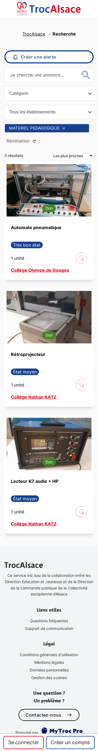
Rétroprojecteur (28, 354)
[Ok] (86, 74)
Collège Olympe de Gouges (40, 270)
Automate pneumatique (36, 227)
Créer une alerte (38, 57)
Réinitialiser (18, 141)
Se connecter (23, 742)
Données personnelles (49, 670)
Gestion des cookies (49, 677)
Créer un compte (70, 742)
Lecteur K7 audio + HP (34, 481)
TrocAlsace (33, 34)
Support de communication (49, 628)
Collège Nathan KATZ (34, 397)
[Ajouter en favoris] (81, 258)
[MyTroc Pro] (60, 730)
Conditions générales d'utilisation (49, 654)
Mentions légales (49, 662)
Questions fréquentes (49, 620)
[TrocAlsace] (23, 9)
